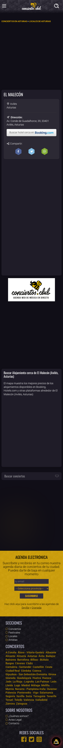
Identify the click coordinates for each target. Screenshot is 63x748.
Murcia (10, 688)
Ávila (42, 656)
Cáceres (20, 663)
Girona (52, 674)
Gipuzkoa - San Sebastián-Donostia (26, 674)
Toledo (18, 699)
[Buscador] (57, 6)
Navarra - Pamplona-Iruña (30, 688)
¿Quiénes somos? (18, 716)
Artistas (12, 639)
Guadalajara (24, 677)
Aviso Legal (15, 719)
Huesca (46, 677)
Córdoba (26, 670)
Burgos (10, 663)
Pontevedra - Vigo (27, 692)
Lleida (9, 685)
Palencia (11, 692)
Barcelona (23, 659)
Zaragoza (21, 703)
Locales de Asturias (40, 21)
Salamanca (46, 692)
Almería (21, 656)
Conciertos (14, 628)
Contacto (13, 723)
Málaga (35, 685)
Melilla (45, 685)
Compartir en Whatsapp (44, 151)
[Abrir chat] (56, 741)
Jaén (8, 681)
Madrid (25, 685)
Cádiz (29, 663)
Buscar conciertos (14, 476)
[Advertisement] (31, 56)
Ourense (52, 688)
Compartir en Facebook (18, 151)
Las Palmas (42, 681)
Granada (36, 607)
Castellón (38, 666)
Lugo (17, 685)
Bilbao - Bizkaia (39, 659)
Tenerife (51, 696)
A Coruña (11, 652)
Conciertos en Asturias (14, 21)
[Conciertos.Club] (31, 5)
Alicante (10, 656)
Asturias (32, 656)
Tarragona (39, 696)
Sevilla (25, 607)
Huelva (37, 677)
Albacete (51, 652)
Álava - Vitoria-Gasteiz (31, 652)
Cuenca (36, 670)
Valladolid (41, 699)
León (53, 681)
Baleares (11, 659)
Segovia (10, 696)
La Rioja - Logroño (23, 681)
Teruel (9, 699)
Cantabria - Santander (18, 666)
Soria (29, 696)
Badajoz (50, 656)
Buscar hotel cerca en (22, 132)
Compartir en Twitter (31, 151)
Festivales (14, 632)
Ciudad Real (13, 670)
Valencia (29, 699)
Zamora (10, 703)
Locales (12, 636)
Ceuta (48, 666)
